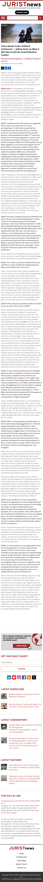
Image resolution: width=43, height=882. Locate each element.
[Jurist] (21, 5)
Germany (35, 810)
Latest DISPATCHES (12, 689)
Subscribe (21, 669)
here (25, 322)
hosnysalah (31, 41)
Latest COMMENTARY (14, 719)
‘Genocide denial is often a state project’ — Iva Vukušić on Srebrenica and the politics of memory (25, 767)
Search (40, 18)
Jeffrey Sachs (6, 88)
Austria (3, 813)
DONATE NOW (22, 12)
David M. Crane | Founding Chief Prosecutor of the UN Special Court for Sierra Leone (23, 745)
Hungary (13, 813)
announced (23, 371)
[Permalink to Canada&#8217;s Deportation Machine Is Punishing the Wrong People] (4, 727)
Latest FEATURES (11, 760)
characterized (13, 135)
